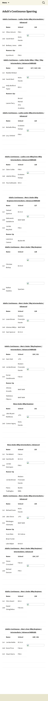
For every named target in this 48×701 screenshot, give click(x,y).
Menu (4, 2)
